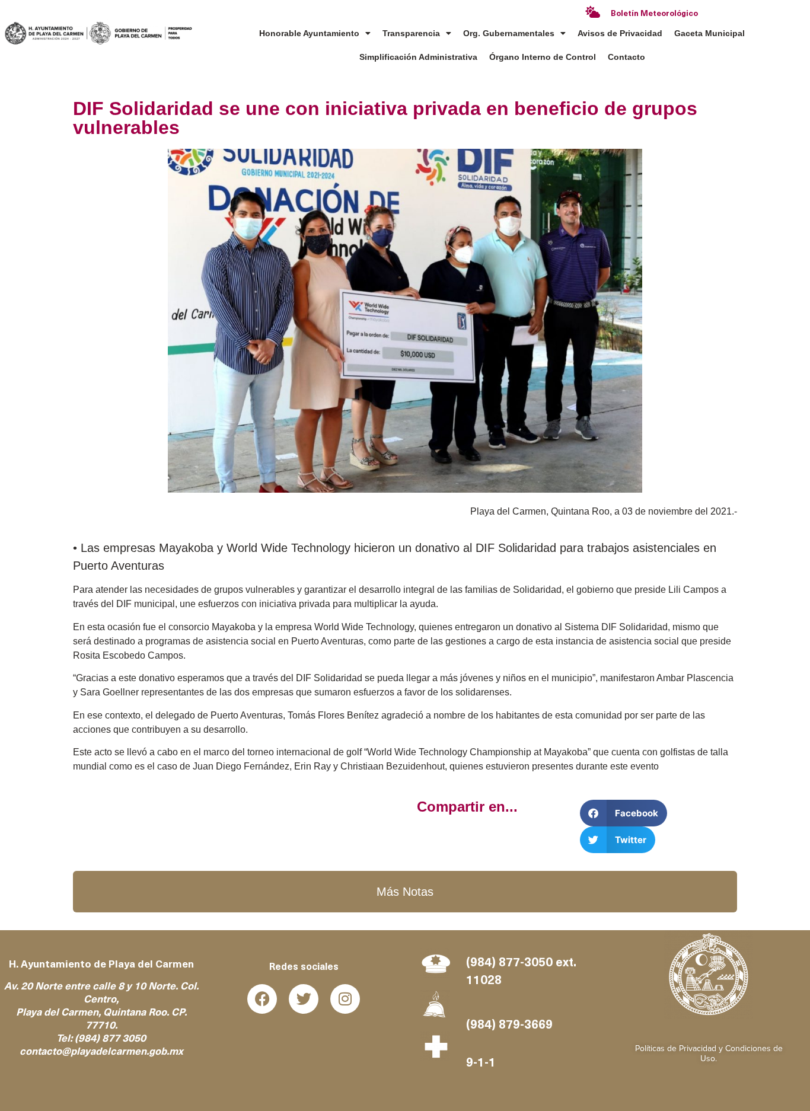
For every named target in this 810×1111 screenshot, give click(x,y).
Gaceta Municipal (709, 33)
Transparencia (411, 33)
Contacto (626, 57)
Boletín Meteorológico (654, 14)
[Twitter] (303, 999)
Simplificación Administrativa (418, 57)
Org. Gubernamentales (508, 33)
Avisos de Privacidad (620, 33)
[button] (623, 813)
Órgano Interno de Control (542, 57)
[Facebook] (262, 999)
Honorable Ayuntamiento (309, 33)
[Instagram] (345, 999)
